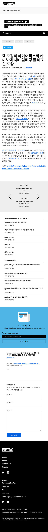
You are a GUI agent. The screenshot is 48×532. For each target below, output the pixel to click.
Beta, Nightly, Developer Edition (14, 497)
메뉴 (43, 3)
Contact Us (6, 464)
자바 (35, 76)
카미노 (19, 42)
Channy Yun (6, 67)
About (4, 460)
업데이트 (7, 244)
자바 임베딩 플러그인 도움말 (13, 150)
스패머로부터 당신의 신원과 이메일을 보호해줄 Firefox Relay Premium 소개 (22, 265)
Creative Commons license (19, 520)
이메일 (10, 402)
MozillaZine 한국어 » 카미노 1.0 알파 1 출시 (25, 363)
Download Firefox (9, 483)
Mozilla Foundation (36, 512)
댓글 (9, 410)
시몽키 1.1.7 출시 (9, 237)
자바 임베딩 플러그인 (23, 79)
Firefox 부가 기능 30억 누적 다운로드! (15, 222)
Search (44, 33)
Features (5, 493)
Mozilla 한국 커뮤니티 (12, 10)
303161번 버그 (15, 158)
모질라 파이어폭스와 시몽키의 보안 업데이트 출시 (19, 230)
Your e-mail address (10, 333)
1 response (28, 67)
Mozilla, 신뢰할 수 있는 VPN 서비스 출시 (16, 273)
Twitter (9, 47)
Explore (7, 33)
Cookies (19, 509)
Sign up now (24, 341)
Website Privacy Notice (8, 509)
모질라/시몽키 (8, 42)
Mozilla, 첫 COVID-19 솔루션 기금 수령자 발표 (17, 281)
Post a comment (11, 357)
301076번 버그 (37, 153)
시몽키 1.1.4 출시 (9, 252)
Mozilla (7, 450)
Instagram (8, 472)
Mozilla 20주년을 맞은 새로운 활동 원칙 (15, 297)
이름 (9, 394)
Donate (5, 467)
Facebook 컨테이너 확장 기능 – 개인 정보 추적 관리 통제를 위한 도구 (23, 289)
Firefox (4, 480)
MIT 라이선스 (22, 119)
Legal (25, 509)
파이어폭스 (29, 42)
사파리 (34, 103)
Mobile (4, 490)
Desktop (5, 486)
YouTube (8, 502)
